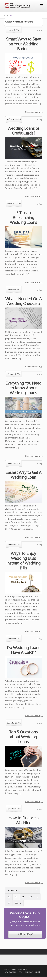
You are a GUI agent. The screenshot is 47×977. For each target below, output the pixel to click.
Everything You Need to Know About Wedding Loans (23, 387)
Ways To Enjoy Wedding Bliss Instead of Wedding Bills (23, 560)
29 (9, 903)
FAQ (20, 972)
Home (6, 969)
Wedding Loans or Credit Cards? (23, 131)
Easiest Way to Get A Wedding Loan (24, 475)
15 (36, 890)
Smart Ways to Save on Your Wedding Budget (23, 43)
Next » (18, 903)
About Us (22, 969)
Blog (13, 969)
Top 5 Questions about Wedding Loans (23, 736)
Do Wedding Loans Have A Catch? (23, 650)
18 (23, 897)
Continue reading (33, 111)
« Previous (12, 890)
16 (9, 897)
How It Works (10, 972)
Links (37, 972)
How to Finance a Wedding (23, 820)
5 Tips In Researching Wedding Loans (23, 217)
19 (31, 897)
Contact (29, 972)
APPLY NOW (25, 934)
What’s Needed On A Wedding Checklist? (23, 301)
